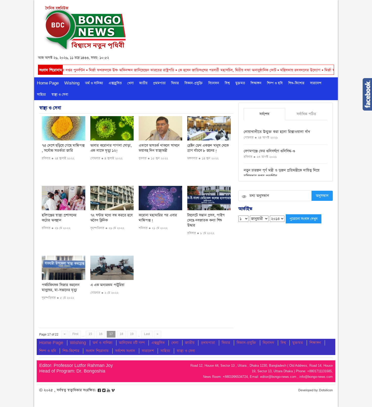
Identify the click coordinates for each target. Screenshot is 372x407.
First (75, 334)
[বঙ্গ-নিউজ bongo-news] (85, 26)
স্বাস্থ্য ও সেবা (59, 94)
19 (132, 334)
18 (121, 334)
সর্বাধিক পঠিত (306, 114)
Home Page (48, 83)
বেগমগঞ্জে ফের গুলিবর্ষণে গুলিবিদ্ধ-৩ (269, 151)
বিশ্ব (227, 83)
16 (100, 334)
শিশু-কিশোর (296, 83)
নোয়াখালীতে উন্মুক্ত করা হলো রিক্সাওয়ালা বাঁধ (277, 131)
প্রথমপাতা (159, 83)
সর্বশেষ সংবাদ (125, 350)
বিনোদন (213, 83)
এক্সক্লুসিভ (115, 83)
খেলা (130, 83)
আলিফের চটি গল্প (132, 342)
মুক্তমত (240, 83)
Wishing (71, 83)
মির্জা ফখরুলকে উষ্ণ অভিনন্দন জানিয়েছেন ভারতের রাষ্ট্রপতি (112, 70)
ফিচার (175, 83)
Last (147, 334)
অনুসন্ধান (322, 195)
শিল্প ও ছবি (275, 83)
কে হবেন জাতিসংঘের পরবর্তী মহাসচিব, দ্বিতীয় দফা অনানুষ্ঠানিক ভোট (208, 70)
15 (90, 334)
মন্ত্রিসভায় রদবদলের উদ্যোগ (281, 70)
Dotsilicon (326, 390)
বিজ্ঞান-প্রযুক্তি (193, 83)
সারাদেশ (315, 83)
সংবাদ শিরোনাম (97, 350)
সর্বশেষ (264, 114)
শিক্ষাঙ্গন (256, 83)
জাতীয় (143, 83)
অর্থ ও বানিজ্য (94, 83)
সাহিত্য (41, 94)
